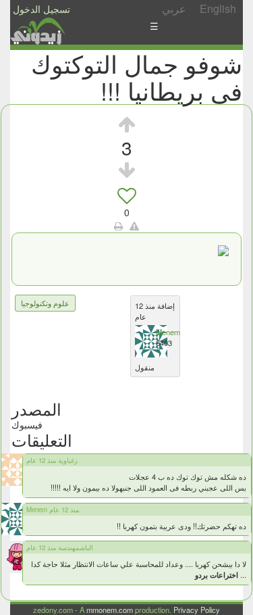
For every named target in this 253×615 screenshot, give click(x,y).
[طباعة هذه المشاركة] (118, 225)
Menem (168, 331)
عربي (174, 8)
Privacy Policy (196, 609)
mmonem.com (109, 609)
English (218, 8)
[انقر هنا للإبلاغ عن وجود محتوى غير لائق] (134, 225)
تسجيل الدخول (41, 9)
